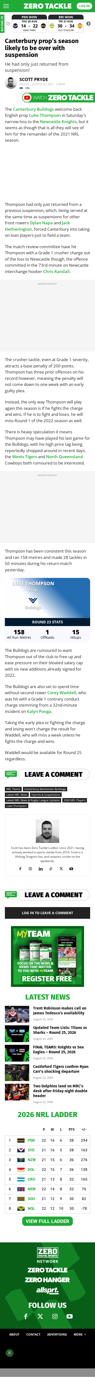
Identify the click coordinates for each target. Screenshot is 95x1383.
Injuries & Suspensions (45, 794)
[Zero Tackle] (47, 6)
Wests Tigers (24, 456)
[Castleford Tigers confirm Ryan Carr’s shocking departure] (17, 1072)
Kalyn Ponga (39, 711)
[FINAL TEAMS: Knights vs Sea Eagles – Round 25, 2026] (17, 1053)
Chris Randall (56, 271)
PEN (31, 1140)
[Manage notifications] (9, 1353)
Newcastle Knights (58, 121)
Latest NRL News (16, 794)
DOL (31, 1169)
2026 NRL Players (75, 800)
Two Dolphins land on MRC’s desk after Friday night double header (60, 1091)
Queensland (71, 456)
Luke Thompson (45, 115)
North (52, 456)
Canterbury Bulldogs (33, 109)
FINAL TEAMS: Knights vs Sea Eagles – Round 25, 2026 (58, 1049)
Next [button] (88, 23)
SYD (31, 1150)
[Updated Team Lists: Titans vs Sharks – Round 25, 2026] (17, 1033)
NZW (32, 1160)
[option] (29, 24)
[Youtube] (73, 869)
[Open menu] (6, 6)
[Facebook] (22, 869)
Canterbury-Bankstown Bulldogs (45, 789)
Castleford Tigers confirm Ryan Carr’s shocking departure (60, 1069)
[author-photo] (47, 842)
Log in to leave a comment (47, 912)
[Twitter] (40, 1316)
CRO (31, 1179)
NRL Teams (13, 789)
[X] (63, 869)
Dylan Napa (41, 223)
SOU (31, 1199)
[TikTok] (53, 869)
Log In (84, 6)
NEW (32, 1189)
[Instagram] (32, 869)
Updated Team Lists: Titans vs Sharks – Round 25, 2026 (60, 1030)
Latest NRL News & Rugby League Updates (33, 800)
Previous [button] (8, 23)
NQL (31, 1208)
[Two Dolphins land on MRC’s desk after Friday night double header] (17, 1092)
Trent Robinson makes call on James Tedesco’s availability (59, 1010)
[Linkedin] (42, 869)
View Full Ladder (47, 1221)
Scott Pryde (33, 79)
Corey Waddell (61, 692)
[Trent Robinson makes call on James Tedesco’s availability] (17, 1014)
